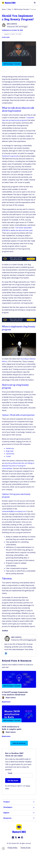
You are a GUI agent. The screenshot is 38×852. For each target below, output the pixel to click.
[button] (4, 848)
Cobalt (8, 456)
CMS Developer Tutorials (11, 64)
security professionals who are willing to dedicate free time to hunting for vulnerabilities (18, 465)
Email (9, 773)
